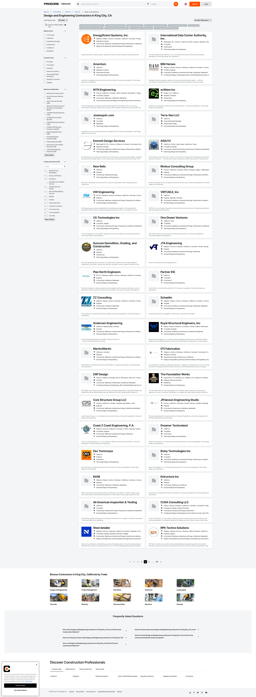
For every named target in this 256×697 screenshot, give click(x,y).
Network (66, 4)
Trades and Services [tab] (85, 669)
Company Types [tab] (57, 669)
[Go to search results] (64, 166)
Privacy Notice (80, 691)
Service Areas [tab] (100, 669)
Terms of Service (91, 691)
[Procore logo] (51, 4)
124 (157, 562)
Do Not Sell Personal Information (106, 691)
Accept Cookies (20, 685)
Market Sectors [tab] (70, 669)
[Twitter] (198, 693)
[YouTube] (206, 692)
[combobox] (162, 4)
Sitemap (119, 691)
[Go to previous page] (130, 561)
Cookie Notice (28, 681)
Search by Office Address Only (55, 26)
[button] (45, 35)
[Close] (36, 664)
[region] (20, 679)
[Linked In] (190, 693)
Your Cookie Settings (20, 690)
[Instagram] (202, 693)
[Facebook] (193, 693)
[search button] (176, 4)
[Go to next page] (160, 561)
